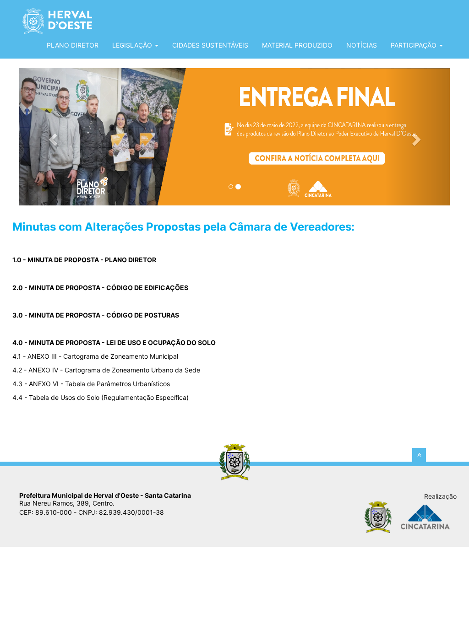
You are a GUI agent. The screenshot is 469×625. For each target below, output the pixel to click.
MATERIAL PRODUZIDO (297, 45)
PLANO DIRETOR (72, 45)
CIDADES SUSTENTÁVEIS (210, 45)
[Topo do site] (419, 455)
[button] (51, 136)
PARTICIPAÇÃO (414, 45)
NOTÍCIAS (361, 45)
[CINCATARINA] (425, 516)
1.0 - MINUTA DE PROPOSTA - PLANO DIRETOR (84, 260)
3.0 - (95, 315)
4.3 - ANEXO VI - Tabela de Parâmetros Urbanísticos (91, 384)
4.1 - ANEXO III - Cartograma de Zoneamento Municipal (95, 356)
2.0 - (100, 287)
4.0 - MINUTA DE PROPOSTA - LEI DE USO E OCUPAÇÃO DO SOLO (114, 342)
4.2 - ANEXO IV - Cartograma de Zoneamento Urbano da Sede (106, 370)
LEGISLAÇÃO (133, 45)
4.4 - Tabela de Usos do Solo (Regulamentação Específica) (100, 397)
